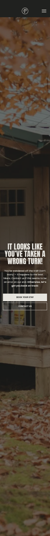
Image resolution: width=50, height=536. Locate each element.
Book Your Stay (25, 297)
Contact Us (25, 306)
